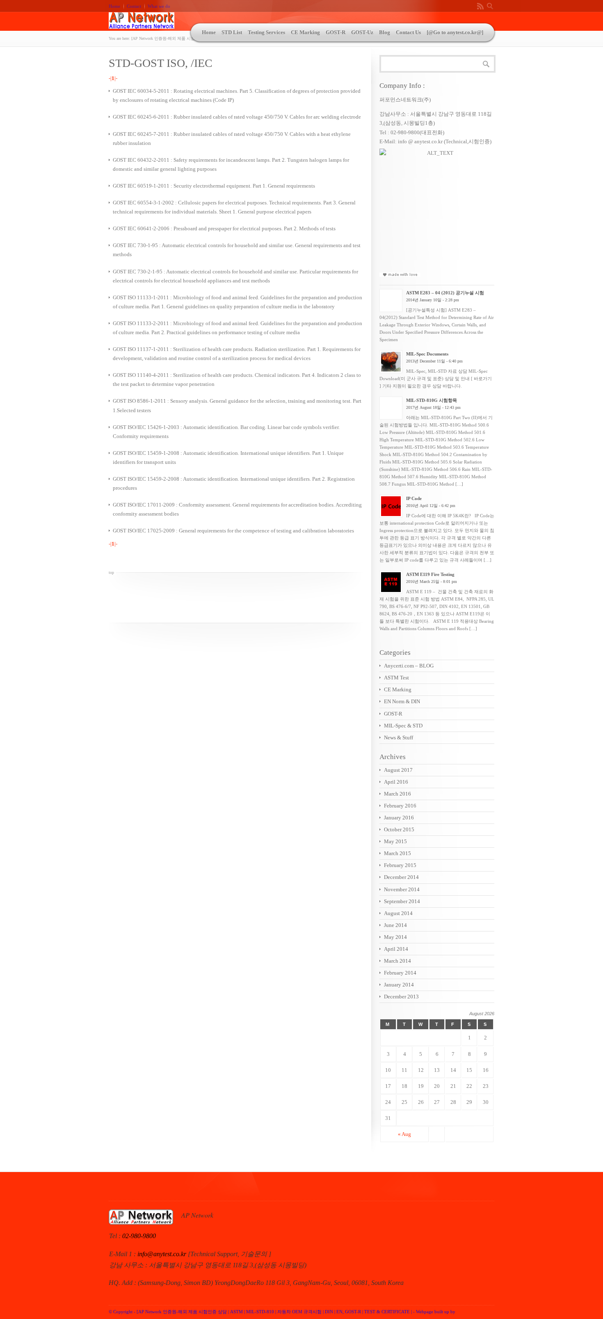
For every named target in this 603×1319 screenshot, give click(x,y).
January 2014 (399, 985)
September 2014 (402, 901)
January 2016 (399, 817)
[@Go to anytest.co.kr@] (455, 32)
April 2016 (396, 782)
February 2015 (400, 865)
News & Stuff (398, 737)
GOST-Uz (362, 32)
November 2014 (402, 889)
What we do (159, 6)
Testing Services (266, 32)
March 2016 (397, 794)
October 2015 (399, 829)
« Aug (404, 1134)
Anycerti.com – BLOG (409, 666)
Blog (384, 32)
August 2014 (398, 913)
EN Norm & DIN (402, 701)
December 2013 (401, 996)
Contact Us (408, 32)
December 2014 (401, 877)
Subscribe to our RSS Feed (480, 6)
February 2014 (400, 973)
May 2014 (395, 937)
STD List (232, 32)
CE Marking (305, 32)
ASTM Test (396, 677)
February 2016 (400, 806)
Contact (134, 6)
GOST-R (335, 32)
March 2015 (397, 853)
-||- (113, 78)
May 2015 (395, 841)
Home (114, 6)
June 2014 (395, 925)
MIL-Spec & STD (403, 726)
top (111, 572)
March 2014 (397, 961)
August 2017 (398, 770)
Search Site (490, 6)
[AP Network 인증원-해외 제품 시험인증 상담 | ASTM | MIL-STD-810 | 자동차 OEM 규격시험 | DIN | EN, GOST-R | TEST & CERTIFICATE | (274, 1311)
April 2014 (396, 949)
